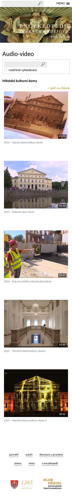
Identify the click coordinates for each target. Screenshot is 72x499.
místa (32, 463)
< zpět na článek (59, 88)
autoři (29, 454)
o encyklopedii (50, 463)
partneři (13, 454)
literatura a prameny (51, 454)
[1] (43, 64)
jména (17, 463)
